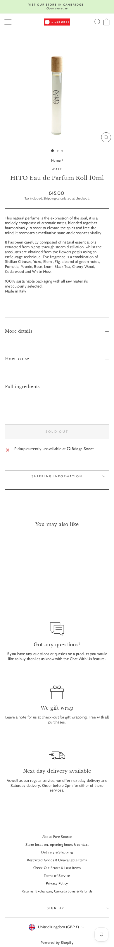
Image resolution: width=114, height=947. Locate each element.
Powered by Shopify (57, 942)
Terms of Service (57, 876)
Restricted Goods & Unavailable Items (57, 860)
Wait (57, 169)
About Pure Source (57, 837)
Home (56, 160)
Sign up (55, 908)
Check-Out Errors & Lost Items (57, 868)
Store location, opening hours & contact (57, 845)
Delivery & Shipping (57, 852)
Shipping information (57, 476)
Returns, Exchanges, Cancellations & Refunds (57, 891)
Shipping (50, 198)
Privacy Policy (57, 883)
